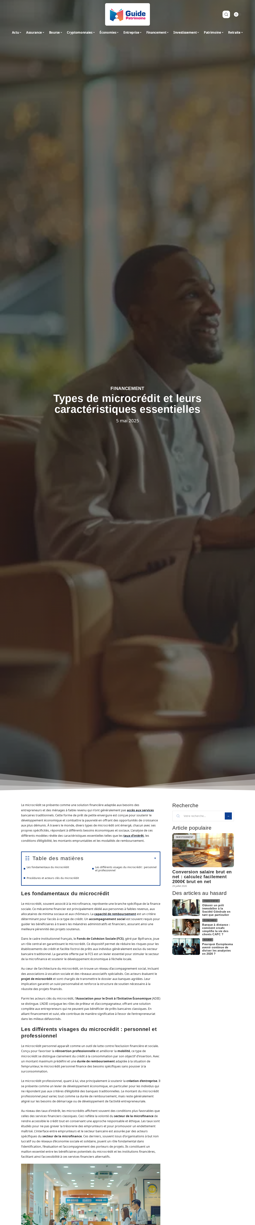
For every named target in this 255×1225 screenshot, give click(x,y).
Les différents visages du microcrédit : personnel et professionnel (126, 868)
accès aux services (140, 810)
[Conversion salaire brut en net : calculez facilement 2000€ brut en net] (203, 850)
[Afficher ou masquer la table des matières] (120, 858)
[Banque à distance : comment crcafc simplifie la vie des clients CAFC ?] (186, 927)
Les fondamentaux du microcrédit (48, 867)
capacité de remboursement (115, 914)
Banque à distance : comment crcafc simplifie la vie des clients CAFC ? (216, 929)
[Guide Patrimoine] (127, 14)
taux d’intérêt (133, 836)
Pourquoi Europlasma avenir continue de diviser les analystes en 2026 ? (217, 949)
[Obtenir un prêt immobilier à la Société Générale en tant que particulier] (186, 907)
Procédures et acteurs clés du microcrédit (53, 878)
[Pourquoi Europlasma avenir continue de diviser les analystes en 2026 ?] (186, 946)
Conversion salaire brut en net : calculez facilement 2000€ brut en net (202, 876)
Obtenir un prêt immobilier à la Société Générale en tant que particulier (216, 910)
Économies (210, 920)
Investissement (184, 837)
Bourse (208, 939)
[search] (226, 14)
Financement (127, 388)
